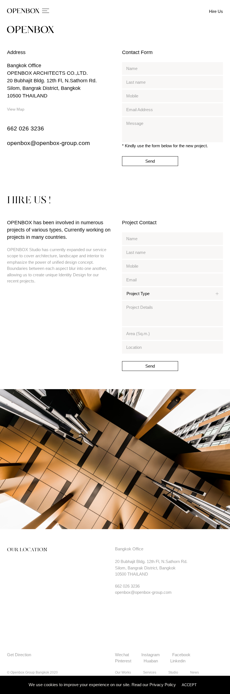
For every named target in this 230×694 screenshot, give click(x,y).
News (194, 672)
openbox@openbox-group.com (48, 143)
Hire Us (216, 11)
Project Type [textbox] (138, 293)
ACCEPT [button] (189, 685)
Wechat (122, 654)
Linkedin (177, 660)
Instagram (150, 654)
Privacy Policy (163, 684)
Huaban (151, 660)
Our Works (123, 672)
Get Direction (19, 654)
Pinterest (123, 660)
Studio (173, 672)
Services (149, 672)
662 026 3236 (25, 128)
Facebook (181, 654)
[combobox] (172, 293)
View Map (15, 109)
